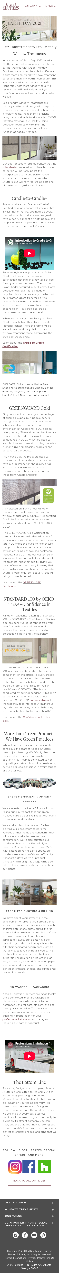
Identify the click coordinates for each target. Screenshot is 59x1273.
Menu (49, 6)
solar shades (10, 167)
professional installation (16, 1019)
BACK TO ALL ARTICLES (29, 1181)
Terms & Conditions (15, 1258)
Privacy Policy (36, 1258)
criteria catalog (39, 700)
